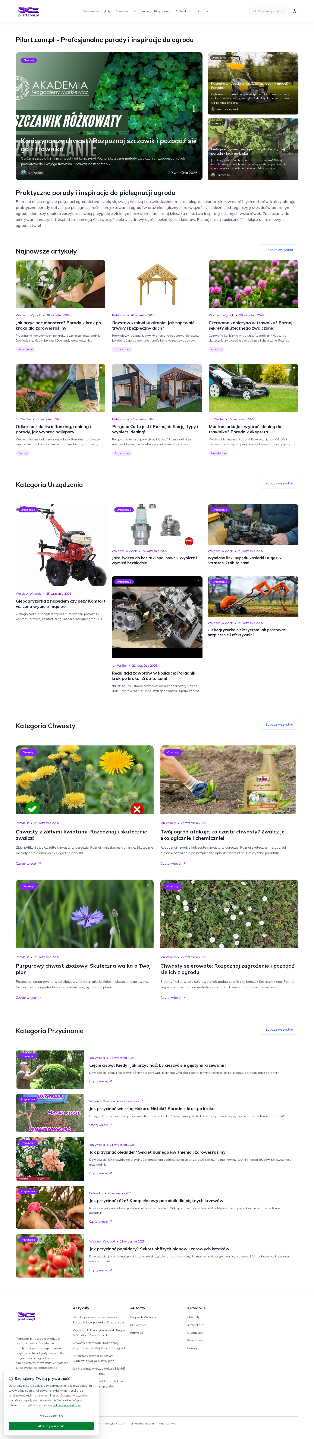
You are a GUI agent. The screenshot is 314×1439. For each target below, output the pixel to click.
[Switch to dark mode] (294, 11)
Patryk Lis (119, 315)
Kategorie (196, 1308)
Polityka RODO (114, 1423)
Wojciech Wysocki (28, 315)
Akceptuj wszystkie (51, 1426)
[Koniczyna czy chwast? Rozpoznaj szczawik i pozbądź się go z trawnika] (109, 116)
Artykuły (81, 1308)
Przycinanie (162, 11)
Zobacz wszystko (279, 250)
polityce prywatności (67, 1405)
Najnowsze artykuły (96, 11)
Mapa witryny (167, 1423)
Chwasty (122, 11)
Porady (203, 11)
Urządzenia (141, 11)
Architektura (183, 11)
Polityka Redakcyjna (141, 1423)
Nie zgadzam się (51, 1415)
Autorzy (137, 1308)
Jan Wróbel (23, 419)
